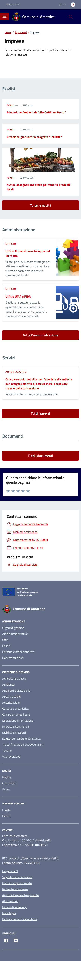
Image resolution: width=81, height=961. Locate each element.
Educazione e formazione (17, 720)
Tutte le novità (40, 205)
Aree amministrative (15, 634)
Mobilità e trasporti (14, 732)
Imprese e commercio (15, 726)
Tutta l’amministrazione (40, 335)
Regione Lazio (12, 4)
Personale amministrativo (18, 652)
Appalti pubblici (11, 696)
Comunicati (9, 783)
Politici (6, 646)
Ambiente (8, 684)
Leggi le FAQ (10, 871)
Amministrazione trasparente (20, 895)
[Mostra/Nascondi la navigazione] (4, 16)
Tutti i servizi (40, 413)
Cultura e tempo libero (16, 714)
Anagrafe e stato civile (16, 690)
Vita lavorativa (11, 756)
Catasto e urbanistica (15, 708)
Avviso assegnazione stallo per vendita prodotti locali (38, 186)
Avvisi (10, 105)
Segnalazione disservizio (17, 877)
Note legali (9, 913)
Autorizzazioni (16, 372)
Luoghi (6, 810)
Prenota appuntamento (17, 883)
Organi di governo (13, 628)
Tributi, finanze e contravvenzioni (22, 744)
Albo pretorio (10, 901)
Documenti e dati (13, 658)
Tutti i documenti (40, 455)
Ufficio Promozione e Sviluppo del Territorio (27, 253)
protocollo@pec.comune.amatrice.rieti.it (33, 858)
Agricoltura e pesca (14, 678)
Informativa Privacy (14, 907)
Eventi (6, 816)
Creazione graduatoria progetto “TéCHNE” (34, 137)
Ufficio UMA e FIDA (18, 296)
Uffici (5, 640)
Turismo (7, 750)
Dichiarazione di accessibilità (19, 919)
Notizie (6, 777)
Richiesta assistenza (15, 889)
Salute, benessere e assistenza (21, 738)
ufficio (10, 244)
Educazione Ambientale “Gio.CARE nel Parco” (36, 112)
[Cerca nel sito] (70, 16)
